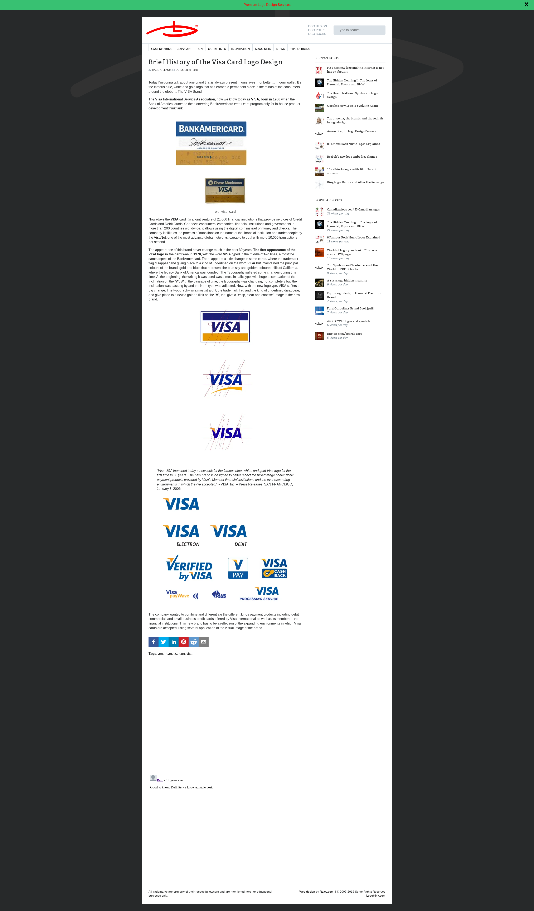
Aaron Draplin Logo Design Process (351, 131)
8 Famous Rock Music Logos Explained (353, 144)
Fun (199, 49)
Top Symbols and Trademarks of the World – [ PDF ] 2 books (352, 267)
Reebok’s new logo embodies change (352, 156)
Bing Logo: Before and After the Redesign (355, 182)
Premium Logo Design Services (267, 4)
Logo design (316, 26)
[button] (154, 642)
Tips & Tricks (300, 49)
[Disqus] (225, 712)
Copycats (184, 49)
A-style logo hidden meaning (347, 280)
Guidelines (217, 49)
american (165, 653)
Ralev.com (327, 891)
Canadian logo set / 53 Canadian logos (353, 209)
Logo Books (316, 33)
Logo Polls (315, 30)
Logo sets (263, 49)
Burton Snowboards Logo (344, 334)
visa (189, 653)
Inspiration (240, 49)
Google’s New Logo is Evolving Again (352, 106)
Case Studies (161, 49)
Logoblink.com (375, 895)
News (280, 49)
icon (182, 653)
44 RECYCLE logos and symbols (348, 321)
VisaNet (160, 237)
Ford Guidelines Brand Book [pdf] (350, 308)
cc (175, 653)
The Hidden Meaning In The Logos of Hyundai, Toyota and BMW (352, 82)
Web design (307, 891)
